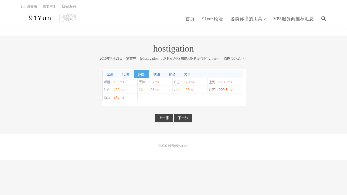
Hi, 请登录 (29, 6)
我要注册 (49, 6)
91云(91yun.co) (39, 18)
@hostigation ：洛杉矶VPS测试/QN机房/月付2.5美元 (179, 58)
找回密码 (69, 6)
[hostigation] (174, 87)
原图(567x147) (235, 58)
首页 (190, 18)
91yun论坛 (212, 18)
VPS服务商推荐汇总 (293, 18)
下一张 (183, 118)
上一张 (164, 118)
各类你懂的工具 (246, 18)
